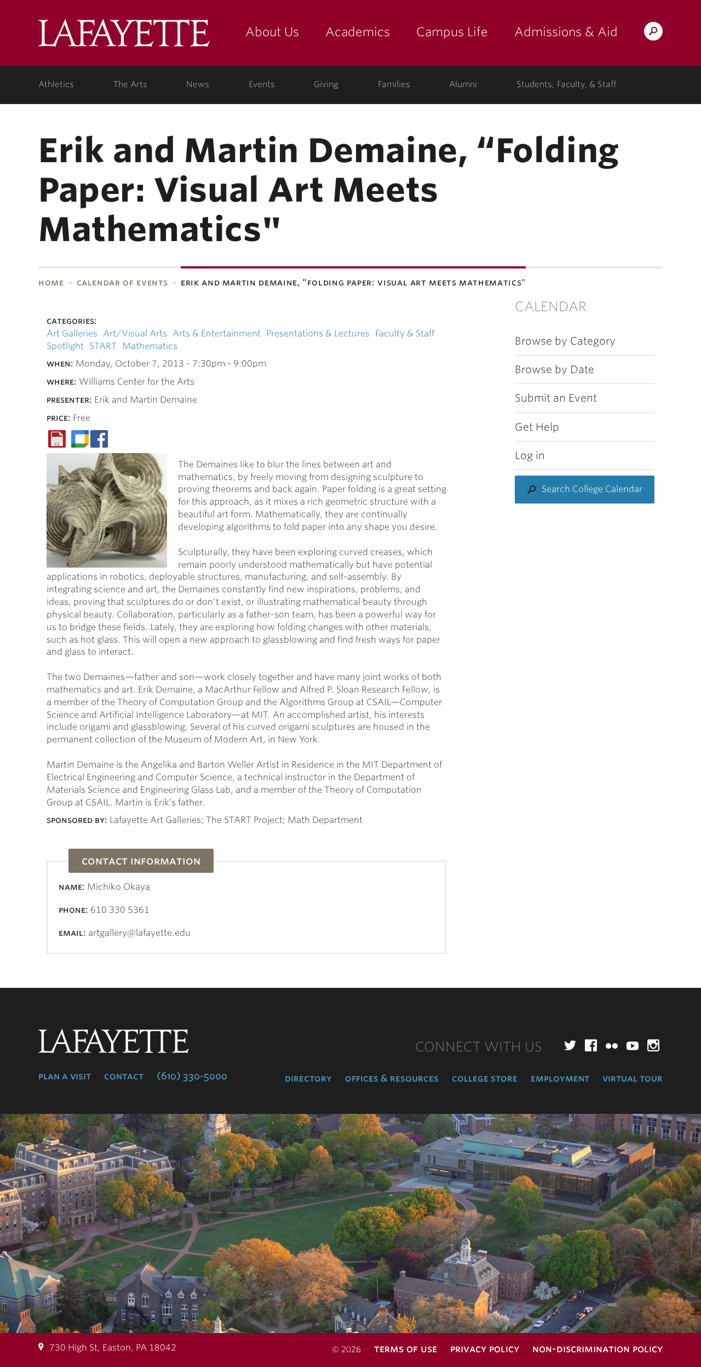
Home (51, 282)
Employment (560, 1078)
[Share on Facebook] (99, 438)
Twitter (570, 1045)
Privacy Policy (484, 1348)
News (197, 84)
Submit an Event (556, 398)
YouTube (632, 1045)
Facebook (591, 1045)
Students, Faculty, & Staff (566, 84)
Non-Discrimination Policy (597, 1348)
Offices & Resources (392, 1078)
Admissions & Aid (566, 32)
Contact (123, 1076)
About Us (272, 32)
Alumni (463, 84)
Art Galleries (72, 333)
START (103, 346)
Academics (357, 32)
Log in (530, 455)
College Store (485, 1078)
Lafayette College (124, 37)
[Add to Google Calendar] (80, 438)
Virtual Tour (632, 1078)
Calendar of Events (123, 282)
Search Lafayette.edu (653, 33)
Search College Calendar (592, 489)
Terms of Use (405, 1348)
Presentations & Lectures (318, 333)
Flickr (611, 1045)
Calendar (551, 306)
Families (394, 84)
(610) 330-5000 (192, 1076)
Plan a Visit (64, 1076)
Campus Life (452, 32)
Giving (326, 84)
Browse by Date (554, 369)
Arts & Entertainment (217, 333)
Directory (308, 1078)
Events (262, 84)
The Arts (130, 84)
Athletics (56, 84)
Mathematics (149, 346)
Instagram (653, 1045)
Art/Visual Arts (135, 333)
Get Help (537, 427)
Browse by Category (565, 341)
